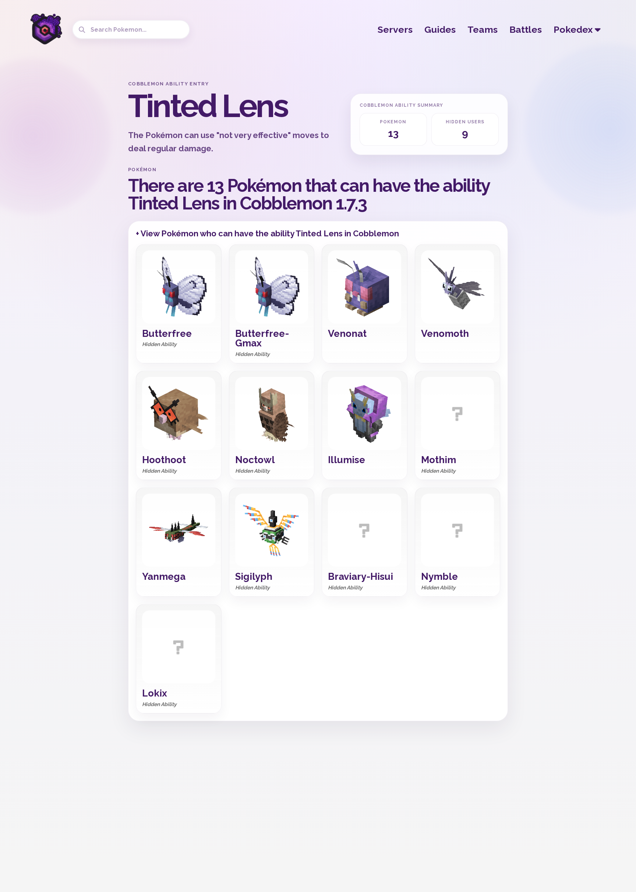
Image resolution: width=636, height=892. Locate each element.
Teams (482, 29)
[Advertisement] (64, 191)
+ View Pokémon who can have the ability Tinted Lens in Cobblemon (267, 233)
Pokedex (574, 29)
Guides (440, 29)
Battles (525, 29)
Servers (395, 29)
